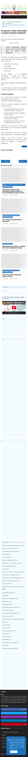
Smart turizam (5, 636)
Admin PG (4, 36)
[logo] (2, 694)
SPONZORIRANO (6, 639)
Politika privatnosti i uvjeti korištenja (10, 732)
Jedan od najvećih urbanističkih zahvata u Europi (11, 275)
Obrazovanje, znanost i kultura (9, 607)
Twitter (13, 2)
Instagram (15, 2)
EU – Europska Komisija (7, 566)
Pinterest (12, 153)
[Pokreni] (4, 313)
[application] (14, 307)
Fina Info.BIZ (4, 569)
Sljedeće (22, 161)
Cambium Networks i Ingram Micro (10, 551)
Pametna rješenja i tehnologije (9, 613)
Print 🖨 (24, 146)
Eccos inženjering (6, 557)
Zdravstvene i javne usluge (8, 648)
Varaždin (4, 645)
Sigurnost (4, 625)
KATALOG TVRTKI (6, 583)
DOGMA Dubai (5, 554)
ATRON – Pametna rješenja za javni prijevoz (12, 545)
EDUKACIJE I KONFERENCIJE (8, 560)
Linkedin (17, 2)
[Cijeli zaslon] (24, 313)
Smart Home (5, 628)
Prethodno (6, 161)
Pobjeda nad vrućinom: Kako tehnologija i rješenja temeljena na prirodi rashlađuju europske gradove (13, 191)
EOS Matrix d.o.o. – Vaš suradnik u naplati (11, 563)
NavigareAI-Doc (5, 601)
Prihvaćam (13, 751)
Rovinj (3, 622)
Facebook (11, 2)
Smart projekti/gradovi (7, 187)
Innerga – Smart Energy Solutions (9, 580)
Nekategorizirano (6, 604)
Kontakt (3, 735)
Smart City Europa (6, 741)
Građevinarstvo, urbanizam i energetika (11, 215)
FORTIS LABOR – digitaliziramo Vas (10, 575)
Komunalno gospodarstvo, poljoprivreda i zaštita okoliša (12, 185)
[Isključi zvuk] (22, 313)
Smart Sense (5, 633)
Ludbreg (4, 595)
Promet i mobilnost (6, 616)
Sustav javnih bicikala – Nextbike (9, 642)
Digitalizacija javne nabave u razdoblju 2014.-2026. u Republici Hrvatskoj (13, 247)
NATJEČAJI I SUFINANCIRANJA (9, 598)
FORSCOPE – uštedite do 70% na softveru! (12, 572)
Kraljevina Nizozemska (7, 592)
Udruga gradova (5, 746)
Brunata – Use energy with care (9, 548)
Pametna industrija (6, 610)
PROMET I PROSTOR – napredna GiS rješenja (12, 619)
